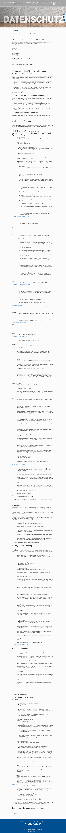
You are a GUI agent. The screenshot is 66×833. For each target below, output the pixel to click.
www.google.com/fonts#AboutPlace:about (18, 464)
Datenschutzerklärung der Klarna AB (17, 305)
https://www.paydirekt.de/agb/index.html (18, 347)
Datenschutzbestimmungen (47, 3)
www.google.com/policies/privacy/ (17, 465)
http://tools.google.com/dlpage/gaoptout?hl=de (19, 596)
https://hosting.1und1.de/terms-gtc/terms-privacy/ (20, 336)
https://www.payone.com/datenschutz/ (18, 342)
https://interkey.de (18, 55)
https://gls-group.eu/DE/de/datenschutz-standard (20, 238)
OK (54, 3)
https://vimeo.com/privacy (16, 688)
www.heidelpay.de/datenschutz (16, 330)
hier (12, 64)
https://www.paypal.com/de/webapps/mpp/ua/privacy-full (21, 284)
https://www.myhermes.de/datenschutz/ (18, 225)
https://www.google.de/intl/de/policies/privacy (19, 665)
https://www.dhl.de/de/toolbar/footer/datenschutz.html (21, 216)
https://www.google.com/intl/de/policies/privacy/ (20, 644)
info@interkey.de (14, 784)
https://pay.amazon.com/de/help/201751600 (19, 322)
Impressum (30, 831)
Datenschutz (35, 831)
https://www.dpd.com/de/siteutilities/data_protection (20, 231)
